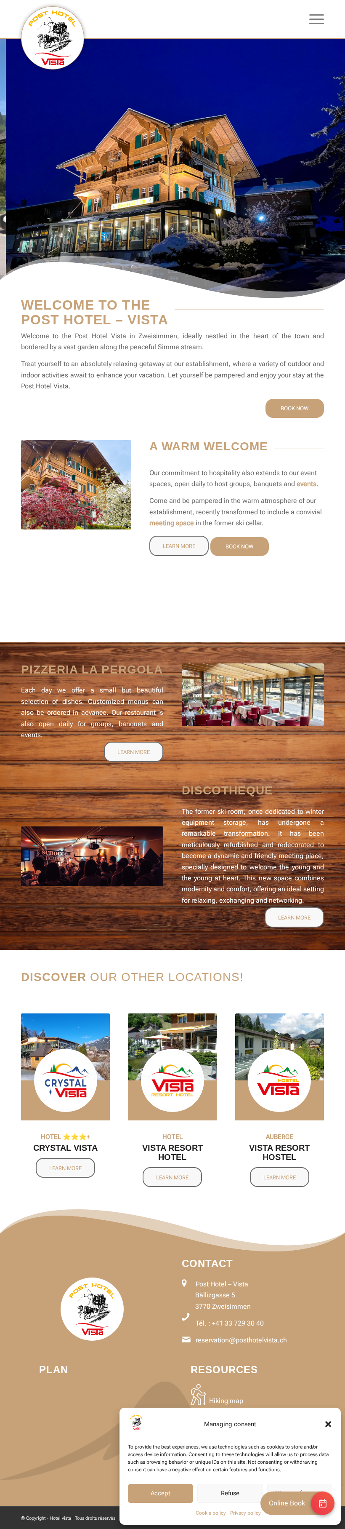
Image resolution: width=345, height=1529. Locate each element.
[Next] (337, 168)
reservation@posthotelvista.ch (241, 1340)
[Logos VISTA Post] (52, 38)
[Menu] (312, 19)
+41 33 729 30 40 (238, 1323)
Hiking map (226, 1401)
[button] (328, 1424)
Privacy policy (245, 1513)
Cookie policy (211, 1513)
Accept (160, 1493)
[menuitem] (312, 19)
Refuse (230, 1493)
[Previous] (7, 168)
